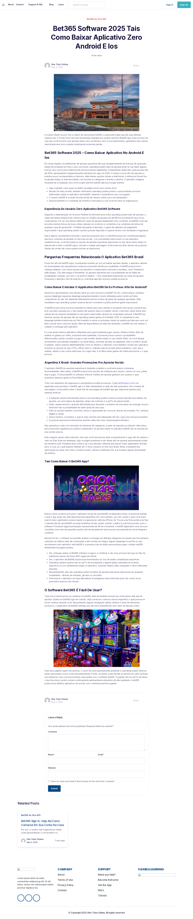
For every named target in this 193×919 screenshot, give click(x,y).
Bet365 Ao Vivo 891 (96, 19)
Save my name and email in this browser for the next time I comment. (83, 781)
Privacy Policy (65, 885)
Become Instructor (108, 879)
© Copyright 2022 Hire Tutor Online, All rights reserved (96, 912)
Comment (52, 731)
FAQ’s (101, 890)
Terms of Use (65, 879)
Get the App (105, 885)
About (61, 874)
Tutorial (102, 895)
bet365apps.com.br (127, 383)
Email (101, 754)
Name (51, 754)
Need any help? (107, 874)
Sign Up (184, 5)
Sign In (169, 5)
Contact (62, 890)
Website (52, 768)
